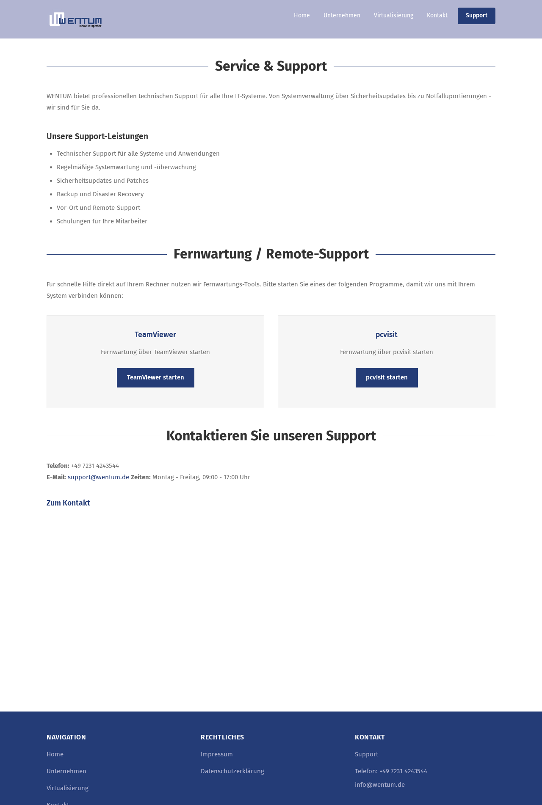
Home (302, 15)
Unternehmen (342, 15)
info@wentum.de (380, 785)
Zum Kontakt (68, 503)
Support (476, 15)
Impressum (217, 754)
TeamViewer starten (155, 377)
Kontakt (437, 15)
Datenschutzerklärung (232, 771)
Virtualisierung (393, 15)
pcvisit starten (387, 377)
